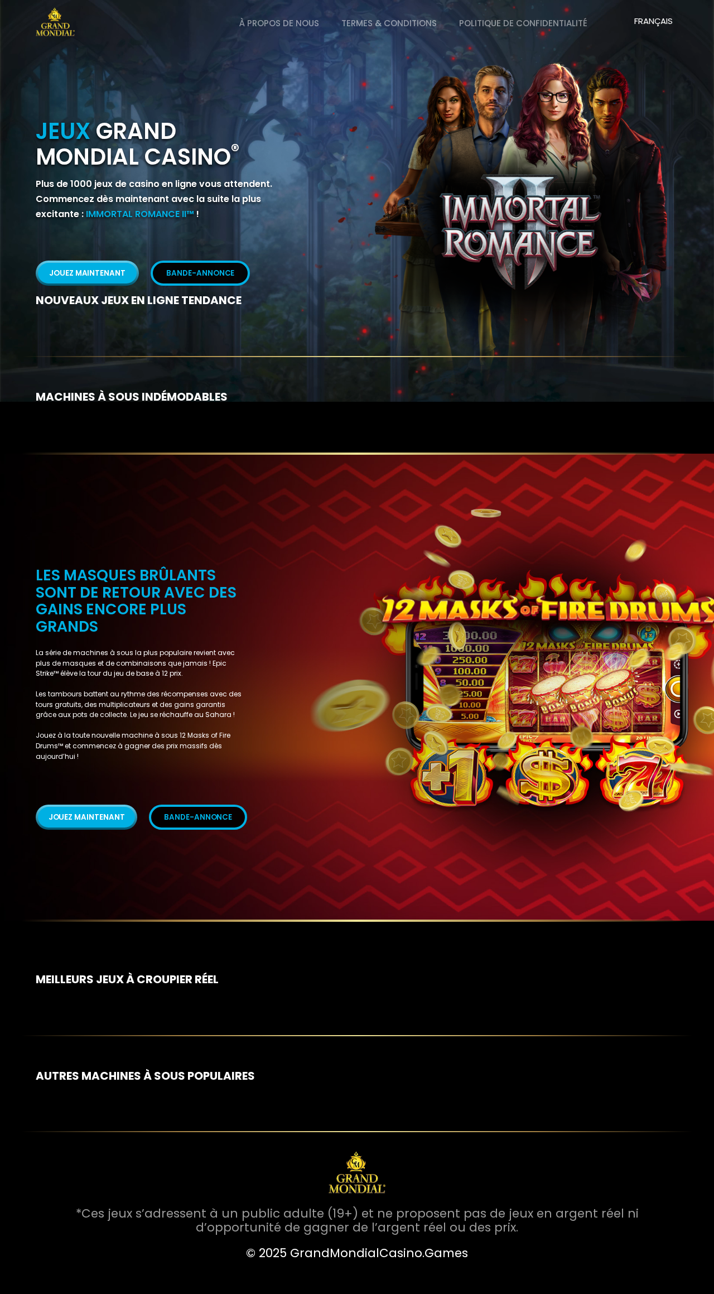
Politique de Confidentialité (523, 23)
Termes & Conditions (389, 23)
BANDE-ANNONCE (200, 273)
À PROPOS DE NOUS (279, 23)
